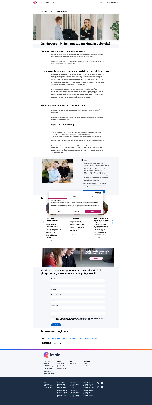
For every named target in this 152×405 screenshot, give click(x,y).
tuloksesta (62, 76)
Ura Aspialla (73, 363)
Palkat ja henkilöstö (84, 338)
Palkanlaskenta (60, 365)
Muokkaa (75, 211)
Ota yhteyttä (86, 363)
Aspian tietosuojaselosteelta (83, 319)
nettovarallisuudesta (86, 109)
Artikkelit (117, 11)
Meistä (76, 7)
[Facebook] (60, 343)
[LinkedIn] (102, 387)
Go (70, 338)
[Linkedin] (55, 343)
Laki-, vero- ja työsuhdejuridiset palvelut (52, 220)
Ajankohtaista (69, 7)
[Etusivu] (37, 2)
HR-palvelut (59, 366)
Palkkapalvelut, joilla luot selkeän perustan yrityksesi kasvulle (101, 220)
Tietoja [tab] (93, 196)
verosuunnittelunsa (81, 54)
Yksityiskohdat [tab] (76, 196)
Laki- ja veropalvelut (61, 368)
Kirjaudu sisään (112, 2)
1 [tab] (77, 242)
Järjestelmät (51, 7)
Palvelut (43, 7)
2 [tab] (79, 242)
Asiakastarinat (60, 7)
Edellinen (43, 221)
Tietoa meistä (47, 363)
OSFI (58, 338)
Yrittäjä (54, 338)
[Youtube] (102, 383)
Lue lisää (50, 240)
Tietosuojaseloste (48, 370)
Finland (47, 2)
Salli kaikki (93, 211)
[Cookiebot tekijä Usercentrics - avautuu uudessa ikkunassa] (96, 193)
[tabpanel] (54, 221)
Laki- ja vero (75, 338)
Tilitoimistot (86, 365)
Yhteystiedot (84, 7)
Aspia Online (64, 338)
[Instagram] (98, 387)
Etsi (101, 2)
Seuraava (112, 221)
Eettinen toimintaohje (49, 366)
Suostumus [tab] (58, 196)
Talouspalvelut (75, 218)
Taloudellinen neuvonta (61, 11)
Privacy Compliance (48, 368)
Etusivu (111, 11)
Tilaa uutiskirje (96, 258)
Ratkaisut (36, 7)
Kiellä (59, 211)
